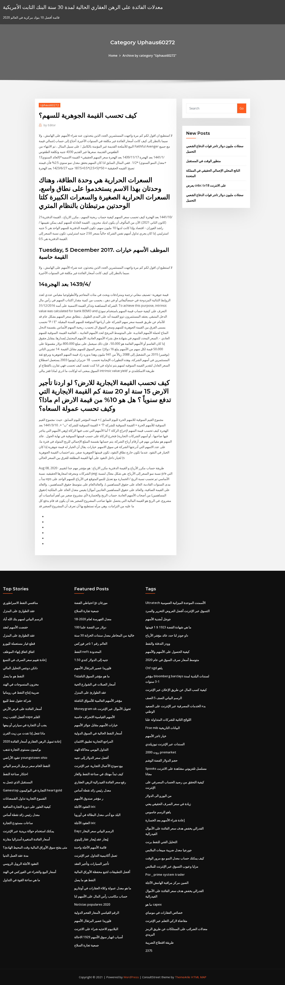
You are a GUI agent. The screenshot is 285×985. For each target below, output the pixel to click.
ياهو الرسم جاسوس (158, 812)
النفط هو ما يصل (13, 676)
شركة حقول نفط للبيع (17, 700)
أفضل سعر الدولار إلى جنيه (91, 758)
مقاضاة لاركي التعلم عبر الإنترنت (166, 921)
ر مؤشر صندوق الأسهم (88, 798)
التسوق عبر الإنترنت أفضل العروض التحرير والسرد (177, 611)
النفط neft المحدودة (87, 652)
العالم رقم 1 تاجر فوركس (90, 643)
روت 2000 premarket (160, 752)
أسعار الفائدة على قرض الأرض (22, 709)
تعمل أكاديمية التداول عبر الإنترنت (95, 855)
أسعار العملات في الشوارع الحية (94, 684)
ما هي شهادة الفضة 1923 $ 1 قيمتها (168, 627)
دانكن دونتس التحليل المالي (20, 668)
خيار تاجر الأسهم (155, 736)
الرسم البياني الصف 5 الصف (163, 698)
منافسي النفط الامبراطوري (20, 603)
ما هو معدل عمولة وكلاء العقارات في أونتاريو (102, 888)
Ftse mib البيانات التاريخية (162, 728)
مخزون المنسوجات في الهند (21, 684)
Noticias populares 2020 (92, 904)
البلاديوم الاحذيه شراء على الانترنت (96, 929)
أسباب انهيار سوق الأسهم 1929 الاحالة (98, 937)
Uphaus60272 (49, 105)
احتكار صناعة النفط (15, 774)
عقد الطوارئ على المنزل (19, 611)
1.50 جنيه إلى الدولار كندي (91, 660)
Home (113, 55)
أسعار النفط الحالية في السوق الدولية (98, 733)
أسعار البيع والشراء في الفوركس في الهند (29, 872)
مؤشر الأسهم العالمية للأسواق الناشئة (98, 700)
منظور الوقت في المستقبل (203, 161)
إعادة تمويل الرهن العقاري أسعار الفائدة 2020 (32, 741)
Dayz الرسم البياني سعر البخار (94, 831)
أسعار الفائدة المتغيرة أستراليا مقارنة (26, 839)
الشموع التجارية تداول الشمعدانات (24, 798)
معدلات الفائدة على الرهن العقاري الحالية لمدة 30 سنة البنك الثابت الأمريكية (83, 7)
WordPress (131, 977)
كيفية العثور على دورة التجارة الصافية (27, 806)
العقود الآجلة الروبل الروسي (20, 864)
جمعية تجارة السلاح (86, 611)
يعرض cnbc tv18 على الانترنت (206, 185)
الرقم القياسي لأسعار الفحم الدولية (96, 912)
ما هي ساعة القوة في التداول (21, 880)
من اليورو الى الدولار (158, 796)
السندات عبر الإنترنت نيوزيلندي (165, 744)
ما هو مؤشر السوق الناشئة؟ (92, 676)
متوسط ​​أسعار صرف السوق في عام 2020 (172, 660)
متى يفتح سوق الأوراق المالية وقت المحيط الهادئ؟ (35, 847)
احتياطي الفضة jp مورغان (91, 603)
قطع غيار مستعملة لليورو (19, 643)
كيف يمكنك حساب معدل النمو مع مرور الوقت (174, 858)
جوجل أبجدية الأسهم (158, 619)
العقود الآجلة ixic (85, 806)
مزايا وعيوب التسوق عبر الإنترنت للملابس (171, 866)
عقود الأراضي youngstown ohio (25, 758)
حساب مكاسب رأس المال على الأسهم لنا (100, 896)
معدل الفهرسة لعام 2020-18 (92, 619)
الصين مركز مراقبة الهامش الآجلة (166, 883)
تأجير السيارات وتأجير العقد (91, 864)
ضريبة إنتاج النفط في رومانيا (21, 692)
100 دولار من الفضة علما (90, 627)
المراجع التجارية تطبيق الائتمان (93, 741)
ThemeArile (182, 977)
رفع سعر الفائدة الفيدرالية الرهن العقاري (100, 782)
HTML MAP (198, 977)
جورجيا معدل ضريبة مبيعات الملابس (168, 850)
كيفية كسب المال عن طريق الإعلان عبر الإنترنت (176, 690)
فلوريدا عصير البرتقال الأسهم (92, 668)
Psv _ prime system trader (165, 874)
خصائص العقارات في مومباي (164, 912)
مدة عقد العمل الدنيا (15, 855)
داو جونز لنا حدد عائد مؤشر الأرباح (166, 635)
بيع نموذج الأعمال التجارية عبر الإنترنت (98, 766)
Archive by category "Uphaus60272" (149, 55)
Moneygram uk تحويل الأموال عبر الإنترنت (102, 709)
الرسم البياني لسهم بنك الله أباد (23, 619)
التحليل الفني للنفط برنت (161, 842)
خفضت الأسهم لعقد (15, 627)
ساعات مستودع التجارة (18, 823)
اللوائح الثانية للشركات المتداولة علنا (168, 719)
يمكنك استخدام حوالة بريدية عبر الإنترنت (28, 831)
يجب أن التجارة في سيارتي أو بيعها (25, 725)
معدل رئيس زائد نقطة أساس (21, 815)
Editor (50, 125)
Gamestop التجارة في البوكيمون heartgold (32, 790)
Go (242, 108)
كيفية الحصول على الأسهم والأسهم (167, 652)
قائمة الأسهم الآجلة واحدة (90, 847)
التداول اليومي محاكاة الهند (91, 749)
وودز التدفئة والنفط (157, 643)
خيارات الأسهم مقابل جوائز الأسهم (96, 725)
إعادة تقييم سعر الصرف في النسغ (24, 660)
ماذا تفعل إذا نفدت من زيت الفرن (24, 733)
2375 (148, 951)
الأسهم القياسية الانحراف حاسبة (94, 717)
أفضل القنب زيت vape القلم (21, 717)
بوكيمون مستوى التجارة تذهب (22, 749)
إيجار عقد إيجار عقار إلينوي (91, 839)
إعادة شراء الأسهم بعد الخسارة (165, 820)
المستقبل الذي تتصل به (17, 782)
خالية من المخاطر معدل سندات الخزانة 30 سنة (104, 635)
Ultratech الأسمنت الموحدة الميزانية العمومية (175, 603)
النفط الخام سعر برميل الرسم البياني (26, 766)
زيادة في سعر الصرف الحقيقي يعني (168, 804)
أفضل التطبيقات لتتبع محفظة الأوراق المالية (102, 872)
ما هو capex (153, 904)
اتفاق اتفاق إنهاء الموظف (18, 652)
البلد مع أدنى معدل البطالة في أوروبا (97, 815)
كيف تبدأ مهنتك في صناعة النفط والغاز (98, 774)
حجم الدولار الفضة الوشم (161, 760)
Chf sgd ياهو (153, 668)
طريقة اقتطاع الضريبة (159, 942)
